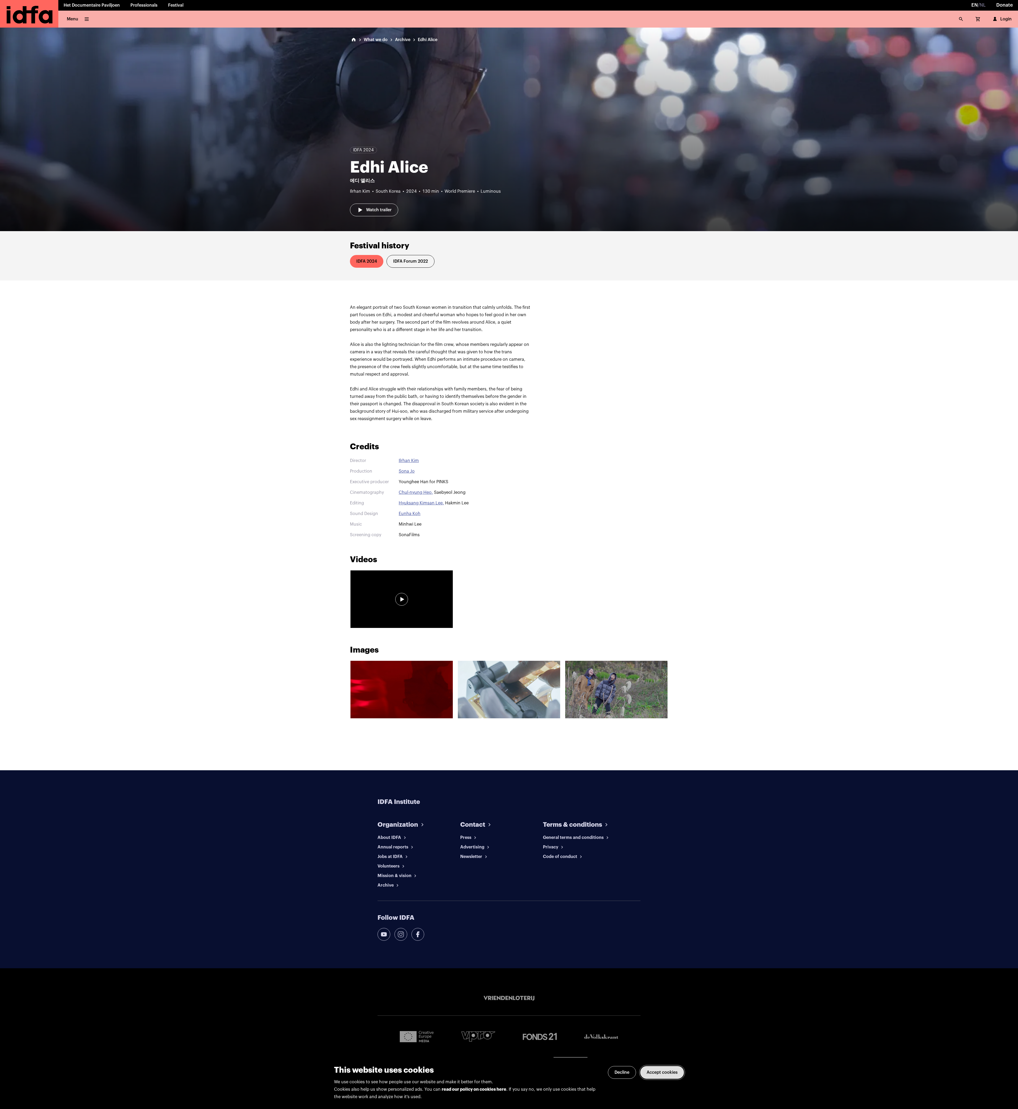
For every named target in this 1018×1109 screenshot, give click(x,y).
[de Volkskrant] (601, 1036)
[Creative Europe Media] (417, 1036)
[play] (401, 599)
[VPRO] (478, 1036)
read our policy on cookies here (474, 1089)
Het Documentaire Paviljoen (92, 5)
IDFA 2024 (366, 261)
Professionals (143, 5)
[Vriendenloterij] (509, 998)
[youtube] (384, 934)
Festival (175, 5)
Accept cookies (662, 1072)
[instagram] (400, 934)
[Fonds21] (540, 1036)
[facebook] (417, 934)
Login (1006, 19)
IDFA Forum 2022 (410, 261)
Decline (622, 1072)
